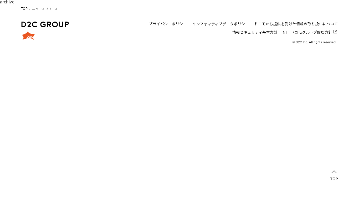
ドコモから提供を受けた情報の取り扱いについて (296, 24)
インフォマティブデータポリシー (220, 24)
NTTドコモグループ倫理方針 (307, 32)
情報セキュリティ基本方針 (255, 32)
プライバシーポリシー (168, 24)
